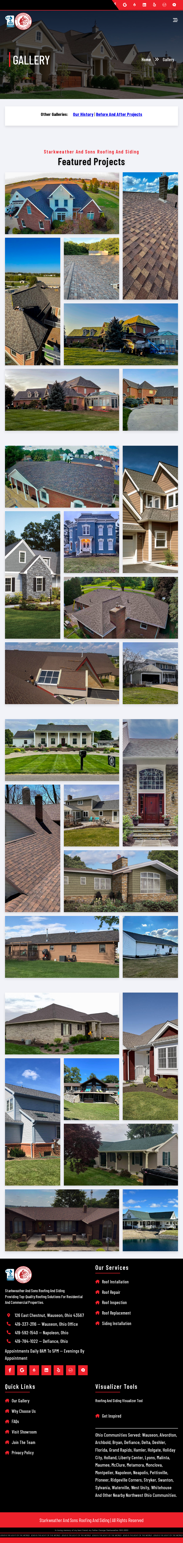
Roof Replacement (116, 1313)
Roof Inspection (114, 1302)
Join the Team (23, 1442)
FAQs (15, 1421)
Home (146, 59)
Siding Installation (116, 1323)
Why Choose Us (24, 1411)
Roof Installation (115, 1281)
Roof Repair (111, 1292)
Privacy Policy (23, 1452)
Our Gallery (20, 1400)
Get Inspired (111, 1416)
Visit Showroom (24, 1431)
